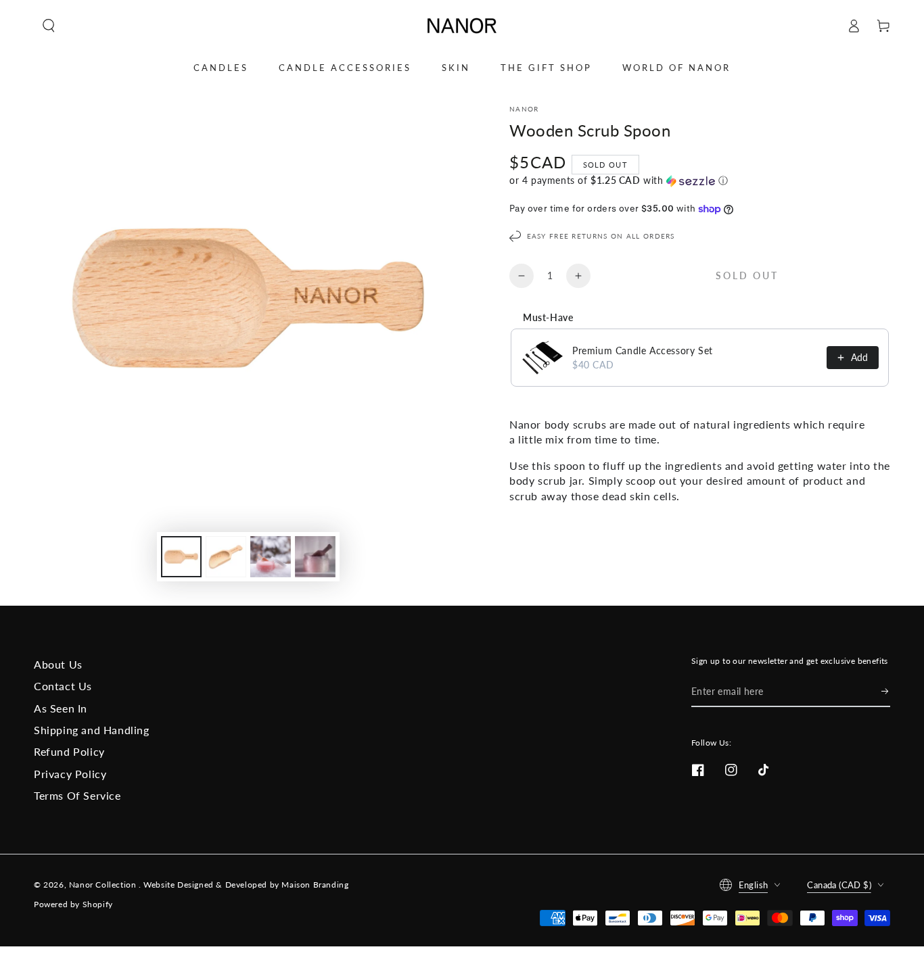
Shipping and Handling (91, 729)
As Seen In (60, 708)
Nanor (524, 109)
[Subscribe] (885, 691)
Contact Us (63, 685)
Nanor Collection (104, 884)
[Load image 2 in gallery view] (226, 556)
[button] (49, 26)
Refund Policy (69, 751)
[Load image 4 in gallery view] (315, 556)
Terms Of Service (77, 795)
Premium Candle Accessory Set (642, 350)
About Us (58, 664)
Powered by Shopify (73, 904)
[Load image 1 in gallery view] (181, 556)
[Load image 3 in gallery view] (270, 556)
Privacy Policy (70, 773)
